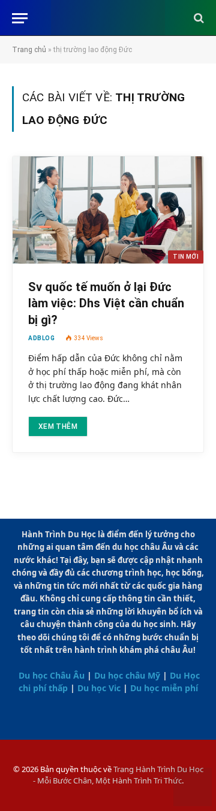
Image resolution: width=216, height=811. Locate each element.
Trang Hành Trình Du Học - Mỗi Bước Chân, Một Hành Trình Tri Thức (118, 775)
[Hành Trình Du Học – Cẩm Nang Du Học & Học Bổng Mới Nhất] (108, 18)
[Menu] (20, 18)
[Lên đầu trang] (192, 788)
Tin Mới (186, 256)
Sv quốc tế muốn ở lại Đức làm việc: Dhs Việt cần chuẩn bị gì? (106, 303)
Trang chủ (29, 50)
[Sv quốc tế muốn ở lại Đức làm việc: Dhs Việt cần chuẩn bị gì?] (108, 210)
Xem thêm (57, 426)
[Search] (197, 18)
